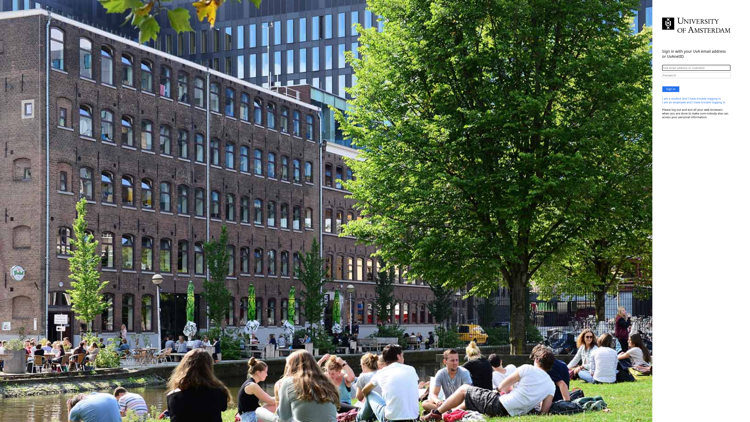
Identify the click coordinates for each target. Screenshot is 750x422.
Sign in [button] (670, 89)
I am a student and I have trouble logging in (691, 98)
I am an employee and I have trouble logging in (693, 102)
